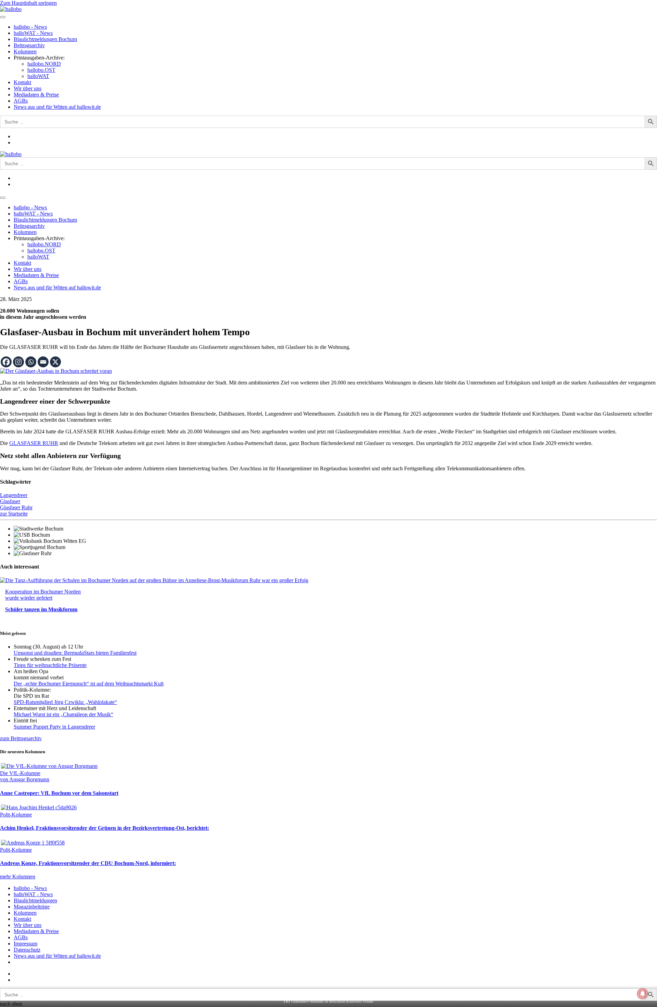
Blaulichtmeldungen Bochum (45, 39)
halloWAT (38, 76)
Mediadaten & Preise (36, 94)
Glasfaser (10, 501)
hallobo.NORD (44, 64)
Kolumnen (25, 51)
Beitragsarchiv (29, 45)
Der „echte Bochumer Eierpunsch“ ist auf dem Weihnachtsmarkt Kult (89, 683)
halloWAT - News (33, 33)
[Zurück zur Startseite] (11, 9)
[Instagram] (18, 361)
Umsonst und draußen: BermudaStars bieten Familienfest (75, 653)
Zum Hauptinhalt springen (28, 3)
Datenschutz (27, 950)
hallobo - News (30, 27)
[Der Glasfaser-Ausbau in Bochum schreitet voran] (56, 371)
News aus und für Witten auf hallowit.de (57, 107)
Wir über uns (27, 88)
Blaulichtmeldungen (35, 900)
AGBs (21, 101)
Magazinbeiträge (32, 907)
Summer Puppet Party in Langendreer (54, 727)
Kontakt (22, 82)
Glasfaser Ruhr (16, 507)
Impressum (25, 943)
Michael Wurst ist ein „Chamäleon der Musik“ (63, 714)
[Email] (43, 361)
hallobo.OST (41, 70)
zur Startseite (14, 513)
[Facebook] (6, 361)
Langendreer (13, 495)
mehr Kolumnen (17, 876)
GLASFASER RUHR (33, 443)
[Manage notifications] (642, 993)
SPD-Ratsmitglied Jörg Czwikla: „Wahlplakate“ (65, 702)
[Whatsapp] (30, 361)
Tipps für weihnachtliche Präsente (50, 665)
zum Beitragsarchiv (21, 738)
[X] (55, 361)
